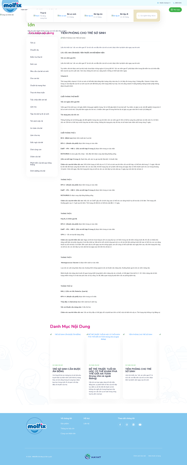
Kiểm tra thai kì (36, 57)
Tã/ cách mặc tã (36, 121)
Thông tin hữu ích (67, 428)
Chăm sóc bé (35, 156)
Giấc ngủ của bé (36, 142)
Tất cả (32, 43)
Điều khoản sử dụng (155, 456)
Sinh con (33, 64)
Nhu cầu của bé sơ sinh (39, 71)
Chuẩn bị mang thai (38, 85)
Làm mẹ (33, 107)
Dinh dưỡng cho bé (37, 171)
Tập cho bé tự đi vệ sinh (39, 114)
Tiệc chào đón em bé (38, 100)
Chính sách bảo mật (140, 456)
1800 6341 (178, 3)
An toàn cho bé (36, 128)
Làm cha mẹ (35, 135)
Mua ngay (177, 10)
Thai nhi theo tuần (37, 92)
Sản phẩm (65, 423)
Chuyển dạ (34, 50)
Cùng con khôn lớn (68, 433)
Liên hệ (86, 423)
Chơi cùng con (35, 149)
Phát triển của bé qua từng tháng (41, 164)
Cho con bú (34, 78)
